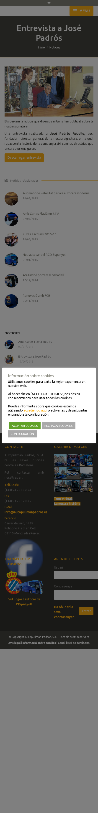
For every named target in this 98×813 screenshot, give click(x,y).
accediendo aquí (35, 410)
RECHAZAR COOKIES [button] (58, 425)
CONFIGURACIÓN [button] (22, 433)
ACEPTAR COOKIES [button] (25, 425)
